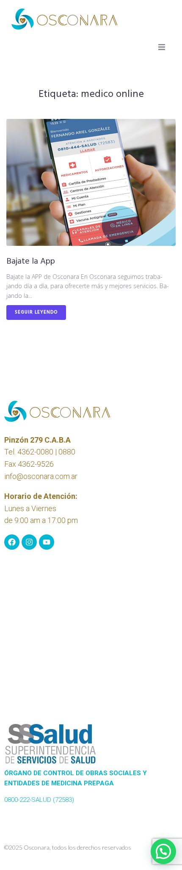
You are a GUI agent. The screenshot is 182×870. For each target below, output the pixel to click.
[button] (161, 47)
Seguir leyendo (36, 312)
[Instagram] (29, 542)
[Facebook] (11, 542)
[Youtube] (46, 542)
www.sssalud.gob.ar (33, 810)
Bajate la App (30, 261)
